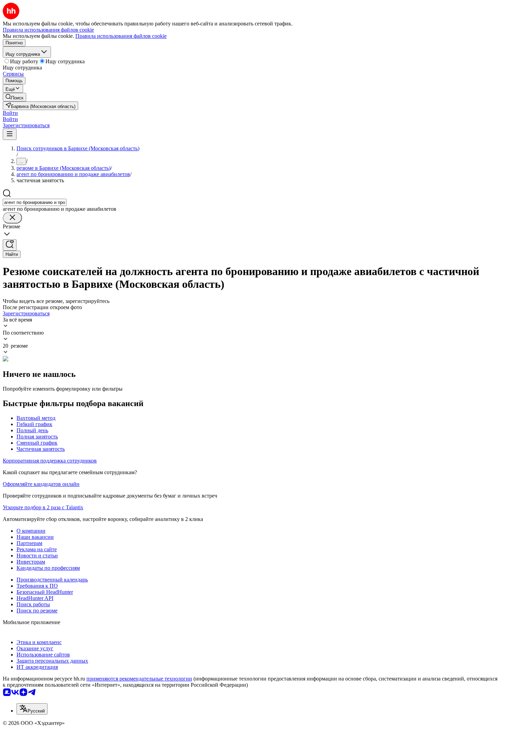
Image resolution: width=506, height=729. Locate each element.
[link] (14, 97)
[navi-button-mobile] (10, 134)
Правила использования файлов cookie (121, 36)
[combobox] (34, 202)
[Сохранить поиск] (10, 245)
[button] (10, 113)
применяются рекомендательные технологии (139, 679)
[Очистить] (12, 218)
